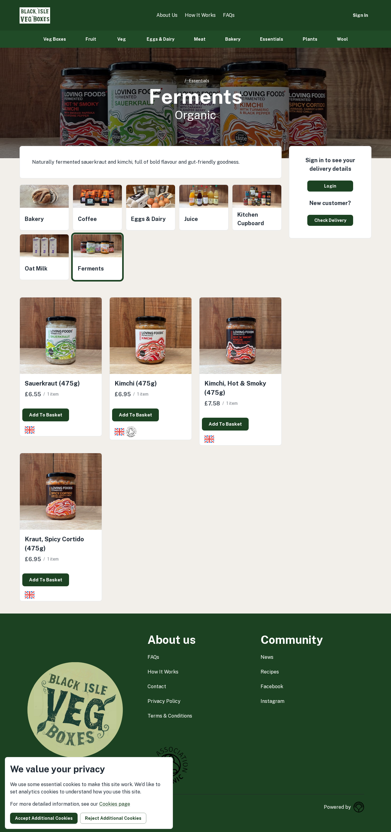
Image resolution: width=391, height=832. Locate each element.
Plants (310, 39)
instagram (272, 701)
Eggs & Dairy (160, 39)
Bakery (232, 39)
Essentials (271, 39)
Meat (200, 39)
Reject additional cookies (113, 818)
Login (330, 186)
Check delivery (330, 220)
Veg (121, 39)
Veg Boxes (54, 39)
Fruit (91, 39)
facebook (272, 686)
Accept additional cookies (44, 818)
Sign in (360, 15)
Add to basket (45, 414)
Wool (342, 39)
